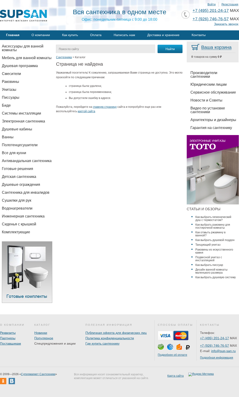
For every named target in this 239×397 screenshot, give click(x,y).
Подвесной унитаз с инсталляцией (208, 259)
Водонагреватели (17, 208)
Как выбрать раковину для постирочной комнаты (212, 226)
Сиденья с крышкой (19, 224)
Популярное (43, 338)
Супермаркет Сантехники (38, 374)
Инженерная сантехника (23, 216)
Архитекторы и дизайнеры (213, 120)
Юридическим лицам (208, 84)
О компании (41, 35)
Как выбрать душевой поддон (215, 240)
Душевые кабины (17, 129)
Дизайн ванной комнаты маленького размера (211, 271)
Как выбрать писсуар (209, 265)
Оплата (96, 35)
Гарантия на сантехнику (211, 128)
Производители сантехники (203, 74)
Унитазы (9, 90)
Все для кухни (14, 153)
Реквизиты (8, 333)
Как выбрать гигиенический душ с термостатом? (213, 218)
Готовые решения (17, 169)
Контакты (199, 35)
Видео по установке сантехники (207, 110)
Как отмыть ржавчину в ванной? (210, 234)
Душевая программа (20, 66)
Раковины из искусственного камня (214, 251)
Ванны (8, 137)
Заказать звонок (226, 24)
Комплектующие (16, 232)
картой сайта (86, 111)
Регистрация (229, 4)
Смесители (11, 74)
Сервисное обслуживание (213, 92)
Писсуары (10, 97)
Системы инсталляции (21, 113)
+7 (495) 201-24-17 (211, 10)
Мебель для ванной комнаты (27, 58)
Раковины (10, 82)
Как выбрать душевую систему (215, 277)
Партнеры (7, 338)
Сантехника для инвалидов (25, 192)
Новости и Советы (206, 100)
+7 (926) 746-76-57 (211, 19)
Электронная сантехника (23, 121)
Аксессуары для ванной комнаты (22, 48)
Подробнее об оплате (172, 354)
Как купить (70, 35)
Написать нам (124, 35)
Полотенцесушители (20, 145)
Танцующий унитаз (208, 244)
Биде (6, 105)
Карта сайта (175, 375)
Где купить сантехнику (102, 343)
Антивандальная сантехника (27, 161)
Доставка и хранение (163, 35)
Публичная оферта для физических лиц (116, 333)
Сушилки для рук (16, 200)
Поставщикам (10, 343)
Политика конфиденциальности (109, 338)
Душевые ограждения (21, 185)
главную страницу (105, 107)
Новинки (40, 333)
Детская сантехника (19, 177)
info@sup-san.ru (223, 351)
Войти (211, 4)
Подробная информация (216, 357)
